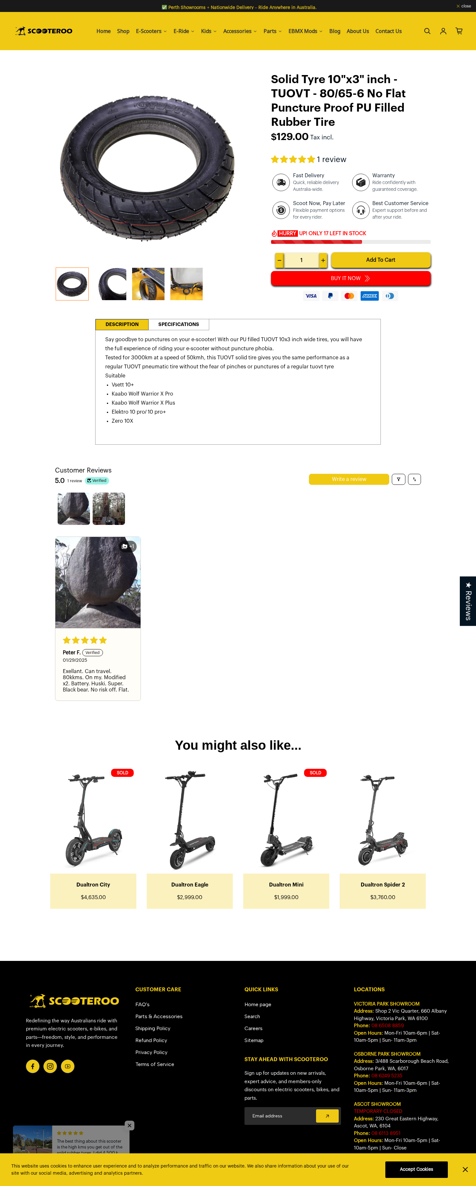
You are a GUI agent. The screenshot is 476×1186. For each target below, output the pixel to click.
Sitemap (254, 1040)
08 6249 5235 (386, 1075)
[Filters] (398, 479)
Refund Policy (151, 1040)
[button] (294, 160)
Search (252, 1016)
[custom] (33, 1066)
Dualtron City (93, 884)
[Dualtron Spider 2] (383, 820)
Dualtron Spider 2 (383, 884)
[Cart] (459, 31)
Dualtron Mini (286, 884)
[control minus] (279, 260)
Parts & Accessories (159, 1016)
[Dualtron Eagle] (190, 820)
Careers (253, 1028)
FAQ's (142, 1004)
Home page (257, 1004)
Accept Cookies (416, 1169)
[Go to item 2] (109, 509)
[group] (72, 283)
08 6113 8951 (386, 1133)
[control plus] (323, 260)
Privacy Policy (151, 1052)
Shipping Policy (152, 1028)
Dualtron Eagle (189, 884)
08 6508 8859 (387, 1025)
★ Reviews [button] (468, 601)
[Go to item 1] (74, 509)
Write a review (349, 479)
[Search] (427, 31)
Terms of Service (154, 1064)
